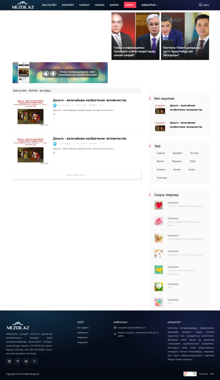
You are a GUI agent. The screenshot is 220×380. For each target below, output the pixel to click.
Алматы (161, 169)
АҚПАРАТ (68, 4)
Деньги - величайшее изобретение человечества (89, 100)
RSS (212, 373)
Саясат (161, 152)
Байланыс (82, 332)
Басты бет (20, 90)
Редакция (82, 342)
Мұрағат (177, 161)
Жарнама (82, 337)
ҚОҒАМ (114, 4)
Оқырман (173, 202)
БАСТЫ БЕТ (49, 4)
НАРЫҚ (99, 4)
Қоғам (177, 169)
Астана (194, 152)
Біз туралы (83, 327)
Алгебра (45, 90)
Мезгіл (160, 161)
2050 (193, 161)
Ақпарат (177, 152)
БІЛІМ (129, 4)
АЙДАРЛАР (148, 4)
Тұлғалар (162, 177)
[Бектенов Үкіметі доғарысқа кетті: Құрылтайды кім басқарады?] (185, 35)
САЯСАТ (84, 4)
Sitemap (203, 373)
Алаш (191, 169)
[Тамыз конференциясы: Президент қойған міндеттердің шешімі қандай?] (135, 35)
